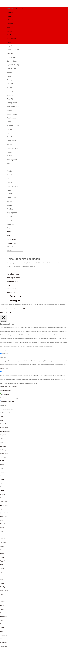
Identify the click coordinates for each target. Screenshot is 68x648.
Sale (8, 235)
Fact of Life (11, 69)
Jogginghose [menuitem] (3, 561)
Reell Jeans (11, 118)
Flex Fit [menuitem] (2, 498)
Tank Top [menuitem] (2, 538)
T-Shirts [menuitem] (2, 479)
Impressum (11, 292)
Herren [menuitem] (2, 483)
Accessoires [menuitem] (3, 635)
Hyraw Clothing (13, 65)
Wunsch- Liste (10, 34)
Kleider (9, 205)
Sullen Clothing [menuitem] (4, 524)
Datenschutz (11, 289)
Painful (9, 110)
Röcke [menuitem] (2, 620)
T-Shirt (9, 133)
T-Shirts (10, 84)
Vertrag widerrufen (11, 38)
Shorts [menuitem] (2, 568)
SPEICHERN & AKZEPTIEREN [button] (8, 387)
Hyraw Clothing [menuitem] (4, 453)
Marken (10, 53)
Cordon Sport (12, 61)
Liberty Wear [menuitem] (3, 501)
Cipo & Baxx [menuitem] (3, 446)
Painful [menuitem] (2, 509)
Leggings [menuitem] (2, 627)
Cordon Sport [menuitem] (4, 449)
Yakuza (10, 76)
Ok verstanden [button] (27, 308)
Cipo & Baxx (12, 57)
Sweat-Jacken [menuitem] (4, 550)
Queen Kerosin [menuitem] (4, 512)
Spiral (9, 122)
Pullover (10, 156)
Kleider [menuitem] (2, 609)
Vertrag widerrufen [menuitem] (5, 431)
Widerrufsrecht (12, 281)
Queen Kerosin (13, 114)
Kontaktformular (13, 274)
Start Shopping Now (5, 412)
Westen (10, 209)
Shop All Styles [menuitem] (4, 435)
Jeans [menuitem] (1, 564)
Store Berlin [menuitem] (3, 642)
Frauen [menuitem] (2, 472)
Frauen (9, 80)
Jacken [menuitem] (2, 546)
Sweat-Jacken (12, 148)
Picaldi (9, 72)
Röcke (9, 216)
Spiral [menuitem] (1, 520)
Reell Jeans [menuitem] (3, 516)
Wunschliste (11, 243)
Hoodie (9, 152)
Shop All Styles (13, 50)
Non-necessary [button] (4, 368)
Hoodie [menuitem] (2, 553)
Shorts (9, 167)
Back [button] (1, 442)
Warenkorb (9, 31)
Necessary (5, 353)
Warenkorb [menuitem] (3, 424)
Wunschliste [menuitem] (3, 646)
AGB (8, 285)
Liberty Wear (12, 103)
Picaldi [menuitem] (2, 461)
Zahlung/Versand (13, 278)
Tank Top (10, 137)
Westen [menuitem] (2, 613)
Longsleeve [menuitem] (3, 542)
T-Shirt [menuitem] (2, 535)
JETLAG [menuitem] (2, 494)
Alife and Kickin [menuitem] (4, 505)
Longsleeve (11, 141)
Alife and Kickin (13, 106)
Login (8, 27)
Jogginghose (12, 160)
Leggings (10, 224)
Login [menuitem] (1, 420)
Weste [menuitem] (2, 572)
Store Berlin (11, 239)
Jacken (9, 144)
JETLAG (10, 95)
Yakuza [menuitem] (2, 464)
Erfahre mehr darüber (6, 313)
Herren (9, 87)
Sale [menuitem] (1, 638)
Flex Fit (10, 99)
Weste (9, 171)
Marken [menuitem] (2, 438)
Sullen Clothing (13, 125)
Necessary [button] (3, 349)
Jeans (9, 163)
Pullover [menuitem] (2, 557)
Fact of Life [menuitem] (3, 457)
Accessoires (11, 232)
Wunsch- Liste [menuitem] (4, 427)
